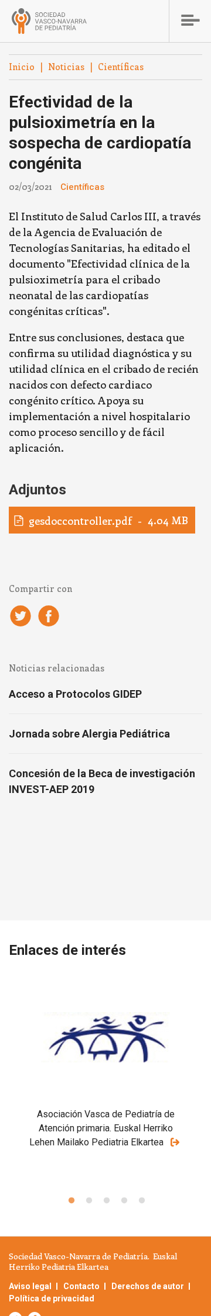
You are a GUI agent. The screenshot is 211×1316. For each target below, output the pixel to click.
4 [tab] (123, 1201)
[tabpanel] (105, 1081)
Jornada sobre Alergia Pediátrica (89, 734)
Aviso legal (30, 1286)
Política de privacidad (51, 1298)
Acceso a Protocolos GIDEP (75, 694)
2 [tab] (88, 1201)
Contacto (81, 1286)
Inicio (22, 66)
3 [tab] (105, 1201)
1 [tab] (70, 1201)
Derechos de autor (147, 1286)
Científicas (121, 66)
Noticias (66, 66)
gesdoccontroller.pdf (80, 521)
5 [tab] (141, 1201)
